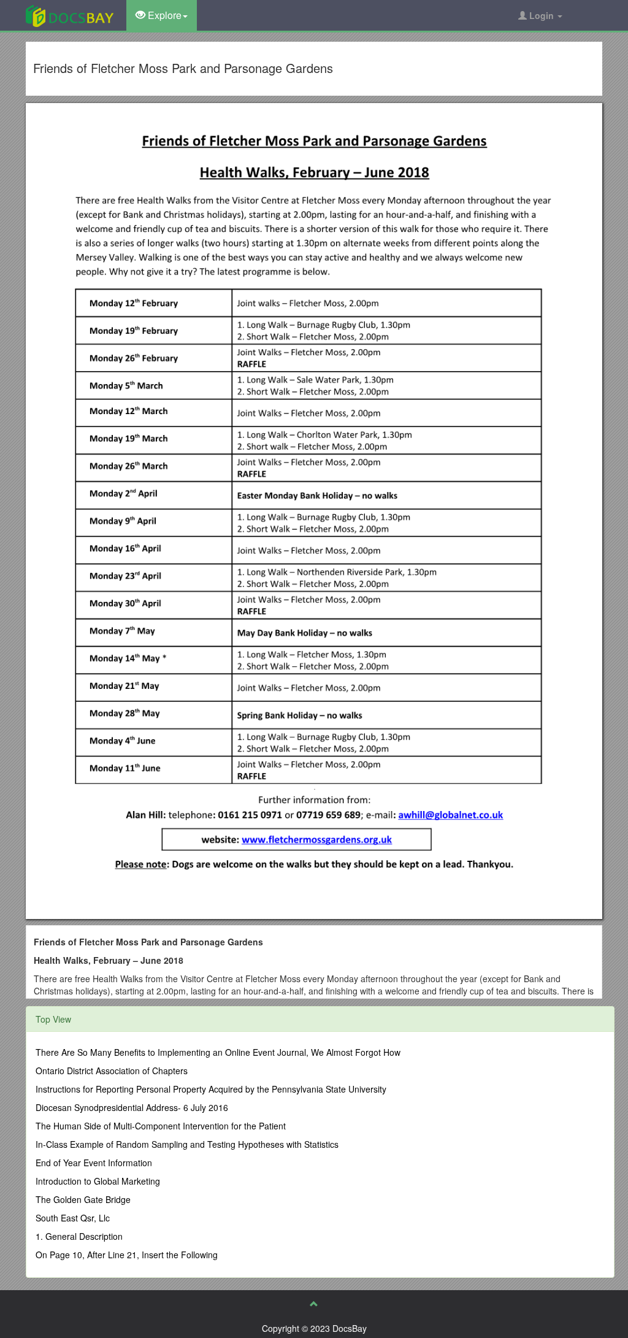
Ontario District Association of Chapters (112, 1070)
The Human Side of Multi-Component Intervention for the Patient (161, 1126)
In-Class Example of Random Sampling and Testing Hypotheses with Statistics (187, 1144)
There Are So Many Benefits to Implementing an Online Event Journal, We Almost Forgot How (218, 1052)
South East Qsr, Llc (73, 1218)
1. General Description (79, 1236)
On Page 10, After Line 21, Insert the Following (127, 1254)
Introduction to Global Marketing (98, 1181)
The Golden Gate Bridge (83, 1199)
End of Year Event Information (94, 1162)
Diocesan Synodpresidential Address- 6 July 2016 (132, 1107)
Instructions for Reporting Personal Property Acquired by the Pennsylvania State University (211, 1089)
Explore (163, 15)
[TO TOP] (314, 1304)
